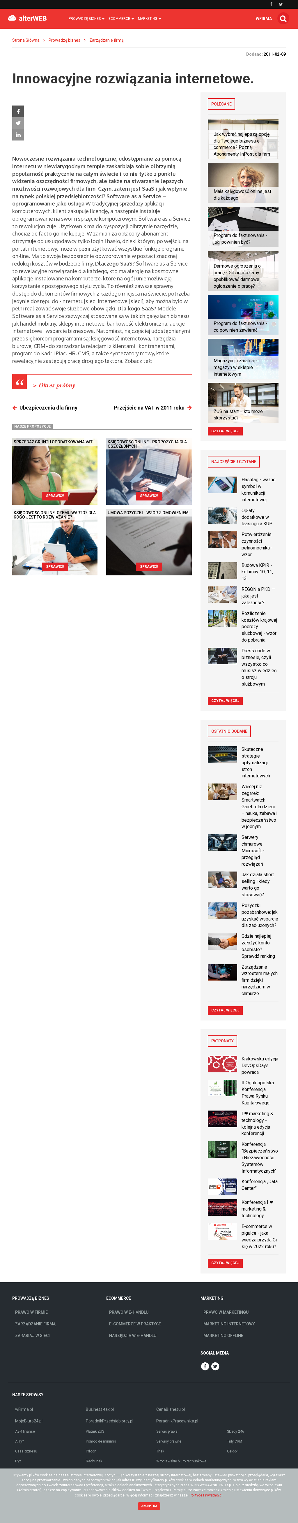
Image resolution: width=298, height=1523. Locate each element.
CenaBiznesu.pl (170, 1409)
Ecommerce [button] (120, 19)
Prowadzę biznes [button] (85, 19)
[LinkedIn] (18, 134)
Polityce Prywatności (206, 1495)
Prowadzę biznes (64, 40)
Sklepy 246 (235, 1431)
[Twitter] (18, 123)
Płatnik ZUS (95, 1431)
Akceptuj (149, 1506)
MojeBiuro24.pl (28, 1421)
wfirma (264, 18)
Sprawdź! (55, 496)
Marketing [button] (148, 19)
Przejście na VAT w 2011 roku (149, 408)
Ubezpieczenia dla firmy (48, 408)
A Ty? (19, 1441)
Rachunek (94, 1461)
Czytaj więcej (225, 431)
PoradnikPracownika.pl (177, 1421)
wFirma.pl (24, 1409)
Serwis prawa (167, 1431)
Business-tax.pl (100, 1409)
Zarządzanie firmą (106, 40)
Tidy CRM (234, 1441)
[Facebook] (18, 111)
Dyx (18, 1461)
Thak (160, 1451)
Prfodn (91, 1451)
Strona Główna (26, 40)
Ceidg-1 (233, 1451)
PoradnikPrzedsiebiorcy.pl (109, 1421)
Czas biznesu (26, 1451)
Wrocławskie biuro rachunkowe (181, 1461)
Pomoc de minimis (101, 1441)
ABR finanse (25, 1431)
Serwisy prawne (168, 1441)
